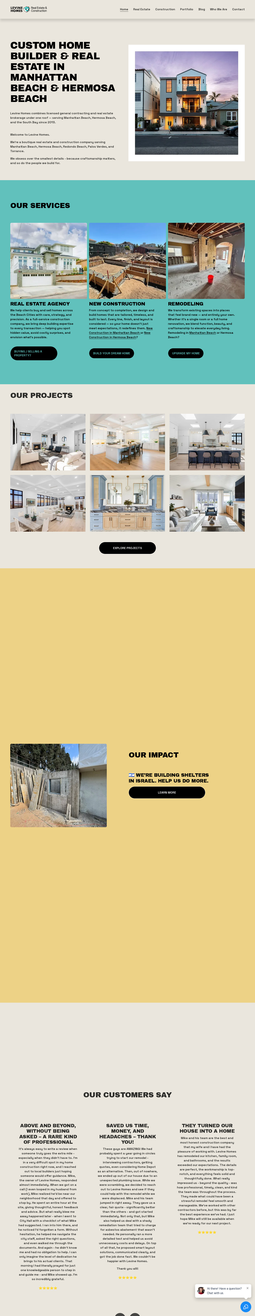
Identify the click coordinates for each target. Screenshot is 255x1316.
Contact (238, 9)
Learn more (167, 792)
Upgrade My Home (186, 353)
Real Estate (141, 9)
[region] (127, 1206)
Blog (201, 9)
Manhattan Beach (202, 333)
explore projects (127, 548)
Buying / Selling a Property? (28, 353)
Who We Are (218, 9)
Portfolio (186, 9)
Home (124, 9)
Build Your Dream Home (111, 353)
